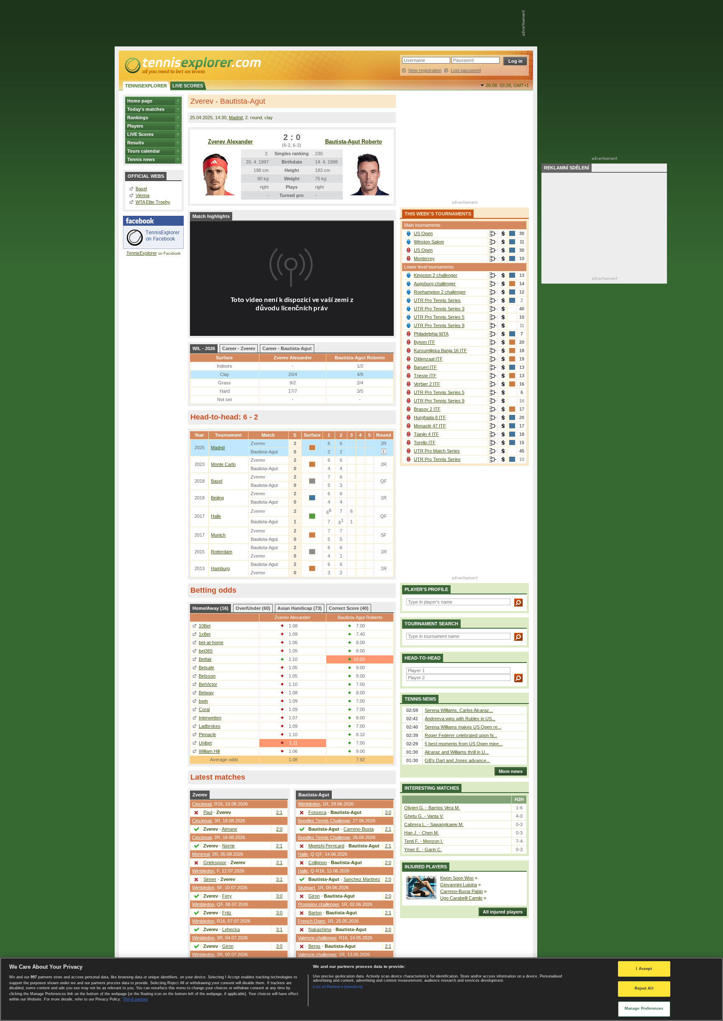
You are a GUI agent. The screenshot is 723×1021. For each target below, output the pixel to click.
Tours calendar (143, 151)
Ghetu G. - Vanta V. (424, 816)
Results (135, 142)
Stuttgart (306, 887)
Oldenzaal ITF (428, 358)
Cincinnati (202, 803)
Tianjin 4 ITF (426, 434)
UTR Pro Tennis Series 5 (439, 317)
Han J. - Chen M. (421, 832)
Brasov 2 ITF (427, 409)
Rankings (137, 117)
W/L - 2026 (203, 348)
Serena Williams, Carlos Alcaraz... (459, 710)
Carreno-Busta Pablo (461, 891)
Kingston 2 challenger (435, 275)
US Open (423, 233)
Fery (227, 895)
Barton (315, 912)
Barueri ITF (425, 367)
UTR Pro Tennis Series (437, 300)
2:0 (279, 829)
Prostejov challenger (318, 904)
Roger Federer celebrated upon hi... (461, 735)
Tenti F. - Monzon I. (423, 841)
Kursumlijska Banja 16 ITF (440, 350)
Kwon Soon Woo (457, 877)
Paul (207, 812)
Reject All (644, 989)
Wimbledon (203, 870)
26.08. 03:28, (507, 85)
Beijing (217, 497)
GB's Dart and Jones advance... (457, 760)
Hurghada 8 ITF (430, 417)
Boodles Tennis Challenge (324, 820)
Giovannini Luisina (458, 884)
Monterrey (424, 258)
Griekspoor (214, 862)
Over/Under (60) (253, 608)
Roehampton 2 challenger (440, 291)
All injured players (503, 911)
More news (511, 771)
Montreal (201, 854)
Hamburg (220, 568)
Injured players (426, 866)
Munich (218, 534)
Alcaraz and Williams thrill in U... (457, 752)
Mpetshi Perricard (326, 845)
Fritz (226, 912)
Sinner (209, 879)
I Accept (644, 969)
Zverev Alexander (230, 141)
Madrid (236, 117)
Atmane (229, 829)
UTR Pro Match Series (437, 450)
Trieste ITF (425, 375)
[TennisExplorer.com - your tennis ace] (192, 65)
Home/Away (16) (210, 608)
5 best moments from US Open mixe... (464, 743)
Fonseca (317, 812)
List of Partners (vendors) (337, 987)
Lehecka (231, 929)
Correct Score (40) (349, 608)
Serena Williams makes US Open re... (463, 726)
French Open (311, 921)
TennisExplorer (141, 253)
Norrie (228, 845)
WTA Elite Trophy (153, 202)
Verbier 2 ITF (427, 383)
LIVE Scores (140, 134)
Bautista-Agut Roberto (353, 141)
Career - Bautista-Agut (287, 348)
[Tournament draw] (493, 233)
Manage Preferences (644, 1008)
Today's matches (145, 109)
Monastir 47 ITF (430, 425)
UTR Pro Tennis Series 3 (439, 308)
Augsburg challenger (435, 283)
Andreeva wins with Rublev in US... (460, 718)
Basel (141, 188)
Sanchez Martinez (362, 879)
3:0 (279, 895)
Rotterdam (221, 551)
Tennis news (141, 159)
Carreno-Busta (359, 829)
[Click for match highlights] (383, 452)
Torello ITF (425, 442)
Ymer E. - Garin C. (423, 849)
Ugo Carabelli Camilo (461, 898)
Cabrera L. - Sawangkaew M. (434, 824)
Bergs (314, 946)
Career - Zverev (238, 348)
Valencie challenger (317, 937)
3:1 (279, 879)
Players (135, 125)
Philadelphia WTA (431, 333)
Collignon (317, 862)
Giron (227, 946)
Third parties (135, 999)
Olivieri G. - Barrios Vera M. (432, 807)
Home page (139, 100)
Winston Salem (429, 241)
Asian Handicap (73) (299, 608)
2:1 (279, 812)
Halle (216, 516)
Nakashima (319, 929)
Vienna (142, 195)
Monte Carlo (223, 464)
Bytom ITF (424, 342)
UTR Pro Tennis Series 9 (439, 325)
